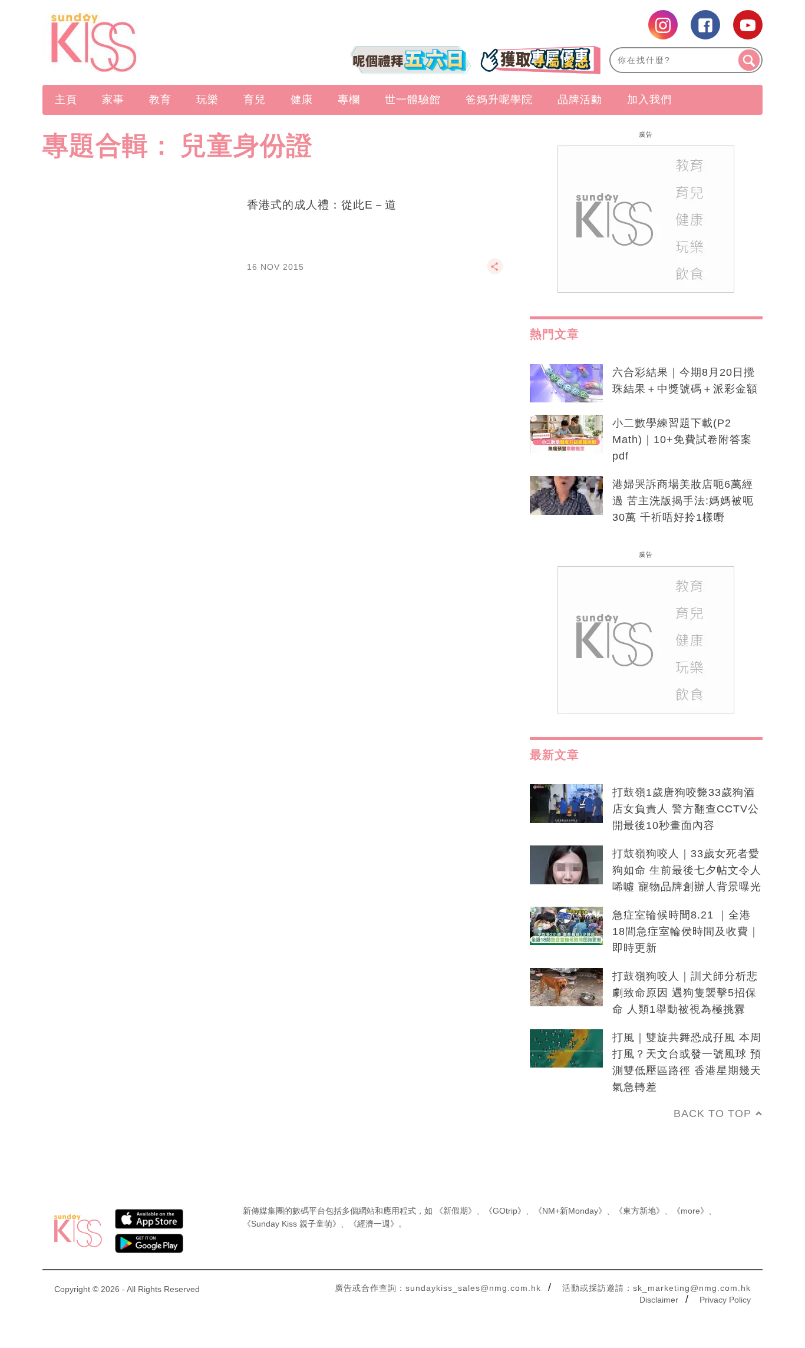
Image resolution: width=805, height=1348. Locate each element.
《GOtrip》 (505, 1210)
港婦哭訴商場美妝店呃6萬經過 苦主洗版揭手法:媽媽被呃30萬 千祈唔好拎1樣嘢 (683, 500)
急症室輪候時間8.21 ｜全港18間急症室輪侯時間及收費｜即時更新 (686, 931)
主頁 (66, 99)
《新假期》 (455, 1210)
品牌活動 (579, 99)
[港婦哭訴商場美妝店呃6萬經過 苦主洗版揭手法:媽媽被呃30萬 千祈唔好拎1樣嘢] (566, 495)
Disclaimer (658, 1299)
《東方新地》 (639, 1210)
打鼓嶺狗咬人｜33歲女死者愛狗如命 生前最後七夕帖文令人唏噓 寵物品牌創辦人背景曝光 (686, 870)
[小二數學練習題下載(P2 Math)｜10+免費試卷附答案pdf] (566, 434)
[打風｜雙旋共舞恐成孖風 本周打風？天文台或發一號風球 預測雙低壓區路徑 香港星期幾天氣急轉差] (566, 1048)
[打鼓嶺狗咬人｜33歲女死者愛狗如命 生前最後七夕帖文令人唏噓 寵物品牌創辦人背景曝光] (566, 864)
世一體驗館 (413, 99)
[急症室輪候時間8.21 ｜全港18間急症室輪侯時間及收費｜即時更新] (566, 926)
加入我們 (649, 99)
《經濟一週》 (373, 1223)
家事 (113, 99)
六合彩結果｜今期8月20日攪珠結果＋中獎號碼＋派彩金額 (685, 380)
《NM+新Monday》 (570, 1210)
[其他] (495, 271)
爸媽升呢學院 (499, 99)
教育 (160, 99)
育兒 (254, 99)
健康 (302, 99)
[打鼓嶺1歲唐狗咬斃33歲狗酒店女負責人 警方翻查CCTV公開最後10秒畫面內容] (566, 803)
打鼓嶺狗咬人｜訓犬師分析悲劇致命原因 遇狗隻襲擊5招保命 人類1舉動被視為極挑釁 (685, 992)
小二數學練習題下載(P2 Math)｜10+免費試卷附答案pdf (682, 439)
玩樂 (207, 99)
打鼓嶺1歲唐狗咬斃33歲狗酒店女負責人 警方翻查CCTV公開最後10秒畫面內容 (685, 809)
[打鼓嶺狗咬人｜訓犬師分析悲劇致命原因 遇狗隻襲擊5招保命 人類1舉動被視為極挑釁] (566, 987)
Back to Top (712, 1113)
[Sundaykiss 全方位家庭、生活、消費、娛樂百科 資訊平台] (150, 42)
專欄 (349, 99)
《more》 (690, 1210)
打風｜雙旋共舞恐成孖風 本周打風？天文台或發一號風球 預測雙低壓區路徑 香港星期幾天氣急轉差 (686, 1062)
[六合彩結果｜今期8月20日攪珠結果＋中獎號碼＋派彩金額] (566, 383)
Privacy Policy (725, 1299)
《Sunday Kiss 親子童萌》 (292, 1223)
